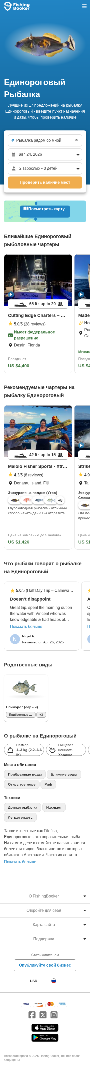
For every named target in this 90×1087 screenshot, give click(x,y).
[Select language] (53, 980)
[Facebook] (32, 1015)
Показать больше (26, 626)
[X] (43, 1015)
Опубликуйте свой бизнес (45, 965)
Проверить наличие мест (45, 182)
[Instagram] (54, 1015)
